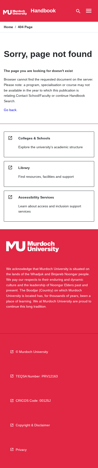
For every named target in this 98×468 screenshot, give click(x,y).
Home (8, 27)
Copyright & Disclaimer (33, 425)
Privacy (21, 450)
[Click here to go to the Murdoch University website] (15, 13)
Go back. (10, 110)
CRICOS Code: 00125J (33, 400)
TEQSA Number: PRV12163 (37, 376)
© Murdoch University (32, 352)
